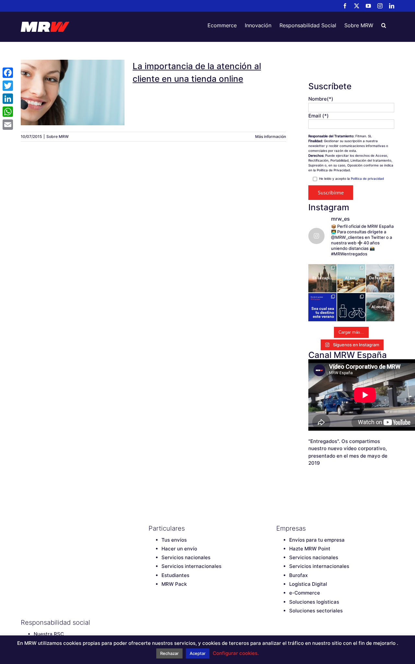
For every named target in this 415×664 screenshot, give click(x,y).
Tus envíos (174, 540)
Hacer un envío (179, 549)
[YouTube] (174, 622)
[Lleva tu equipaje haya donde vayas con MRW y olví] (351, 307)
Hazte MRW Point (309, 549)
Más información (270, 136)
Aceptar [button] (198, 653)
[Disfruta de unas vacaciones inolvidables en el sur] (351, 278)
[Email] (7, 124)
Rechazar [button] (169, 653)
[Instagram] (186, 622)
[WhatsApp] (7, 111)
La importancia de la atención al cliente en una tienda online (72, 81)
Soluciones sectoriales (316, 611)
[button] (383, 25)
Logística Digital (308, 584)
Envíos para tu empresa (317, 540)
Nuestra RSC (49, 634)
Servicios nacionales (185, 557)
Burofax (298, 575)
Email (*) (318, 116)
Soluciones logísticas (314, 602)
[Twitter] (163, 622)
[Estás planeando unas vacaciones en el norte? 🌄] (380, 307)
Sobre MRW (57, 136)
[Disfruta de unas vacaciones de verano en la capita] (322, 278)
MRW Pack (174, 584)
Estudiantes (175, 575)
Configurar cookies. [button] (236, 653)
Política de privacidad (367, 178)
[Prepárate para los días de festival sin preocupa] (380, 278)
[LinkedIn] (197, 622)
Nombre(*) (320, 99)
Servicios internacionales (191, 566)
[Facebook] (151, 622)
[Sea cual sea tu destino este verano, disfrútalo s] (322, 307)
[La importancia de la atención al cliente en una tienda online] (72, 92)
